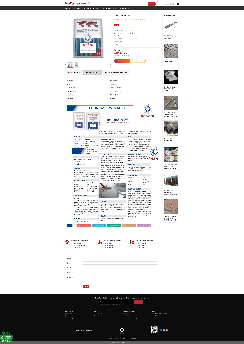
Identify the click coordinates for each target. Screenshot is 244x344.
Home (67, 8)
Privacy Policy (126, 313)
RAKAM (120, 20)
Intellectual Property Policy (129, 318)
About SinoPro (98, 313)
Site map (176, 1)
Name (69, 258)
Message (70, 277)
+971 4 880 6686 (131, 338)
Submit (138, 302)
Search (152, 4)
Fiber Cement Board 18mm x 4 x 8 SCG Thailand (170, 88)
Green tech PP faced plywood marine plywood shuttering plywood (170, 167)
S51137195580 (135, 20)
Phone (69, 263)
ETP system (170, 1)
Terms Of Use (126, 316)
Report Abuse (69, 316)
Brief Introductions (74, 72)
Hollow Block (168, 61)
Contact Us (97, 316)
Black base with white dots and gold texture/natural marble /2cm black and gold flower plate (171, 194)
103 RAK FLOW (124, 8)
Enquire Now (122, 61)
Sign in (167, 4)
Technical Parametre (92, 72)
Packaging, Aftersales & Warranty (116, 72)
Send (86, 286)
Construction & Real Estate (91, 8)
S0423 (148, 20)
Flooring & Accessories (109, 8)
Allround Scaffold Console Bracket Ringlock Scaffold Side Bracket (171, 115)
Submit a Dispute (70, 318)
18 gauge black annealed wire (168, 139)
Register (172, 4)
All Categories (75, 8)
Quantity (70, 273)
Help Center (68, 313)
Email (69, 268)
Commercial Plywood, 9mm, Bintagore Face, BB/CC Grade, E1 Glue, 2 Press (170, 219)
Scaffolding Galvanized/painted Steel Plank (170, 37)
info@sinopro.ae (116, 338)
